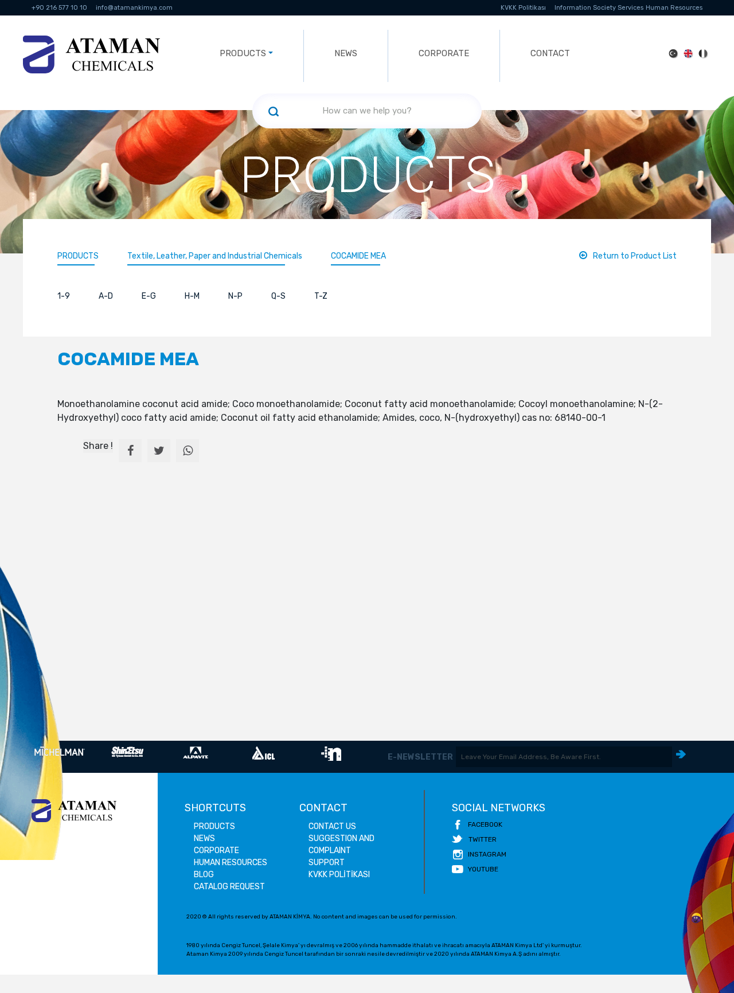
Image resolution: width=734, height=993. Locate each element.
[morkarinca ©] (696, 918)
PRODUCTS (78, 256)
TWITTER (482, 839)
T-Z (320, 296)
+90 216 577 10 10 (59, 7)
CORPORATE (444, 53)
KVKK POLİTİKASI (339, 874)
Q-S (278, 296)
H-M (192, 296)
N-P (235, 296)
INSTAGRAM (487, 854)
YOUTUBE (483, 869)
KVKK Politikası (523, 7)
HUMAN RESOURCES (230, 862)
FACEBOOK (485, 824)
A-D (106, 296)
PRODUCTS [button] (243, 53)
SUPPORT (327, 862)
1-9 (63, 296)
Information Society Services (599, 7)
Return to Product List (635, 256)
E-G (149, 296)
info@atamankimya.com (134, 7)
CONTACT (550, 53)
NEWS (345, 53)
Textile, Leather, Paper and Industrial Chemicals (214, 256)
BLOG (204, 874)
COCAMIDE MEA (358, 256)
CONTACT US (332, 826)
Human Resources (674, 7)
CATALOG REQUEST (229, 887)
